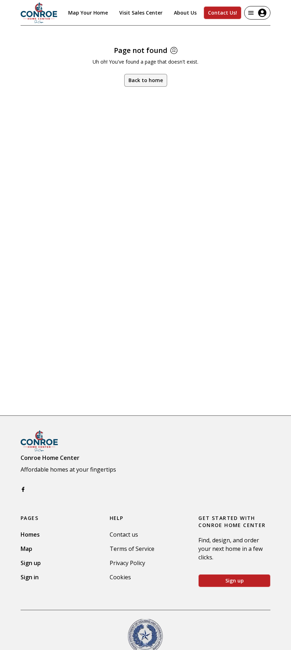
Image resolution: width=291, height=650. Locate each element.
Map (26, 549)
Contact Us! (222, 12)
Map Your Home (88, 12)
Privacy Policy (127, 563)
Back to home (145, 80)
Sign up (31, 563)
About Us (185, 12)
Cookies (120, 577)
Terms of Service (132, 549)
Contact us (124, 534)
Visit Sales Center (141, 12)
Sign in (30, 577)
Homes (30, 534)
